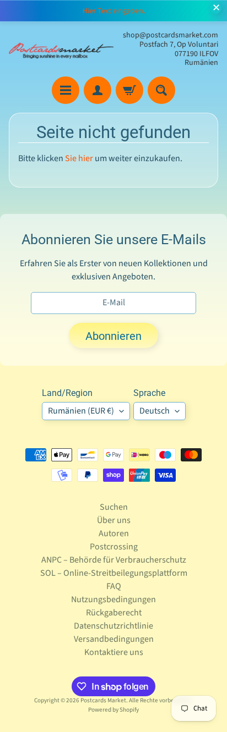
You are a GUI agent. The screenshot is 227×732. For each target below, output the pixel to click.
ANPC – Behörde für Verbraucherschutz (113, 560)
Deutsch (154, 411)
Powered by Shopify (113, 710)
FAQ (113, 586)
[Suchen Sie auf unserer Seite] (161, 90)
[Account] (97, 90)
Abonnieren (113, 336)
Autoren (114, 533)
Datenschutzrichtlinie (113, 626)
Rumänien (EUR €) (81, 411)
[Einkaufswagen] (129, 90)
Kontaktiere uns (113, 652)
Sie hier (79, 158)
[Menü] (65, 90)
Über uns (114, 520)
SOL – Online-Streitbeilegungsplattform (113, 573)
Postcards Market (103, 700)
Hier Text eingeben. (114, 10)
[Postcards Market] (61, 49)
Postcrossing (114, 547)
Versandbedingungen (114, 639)
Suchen (114, 507)
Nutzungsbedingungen (113, 599)
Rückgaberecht (114, 613)
